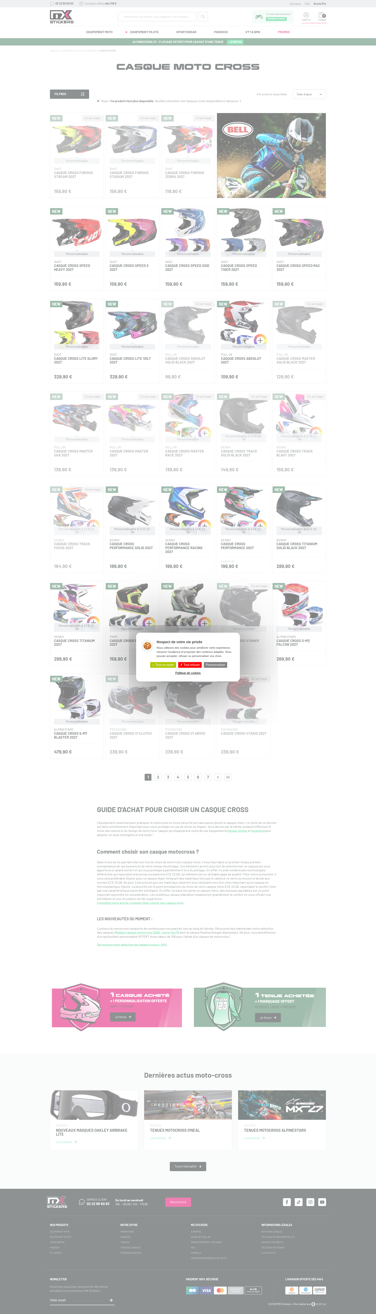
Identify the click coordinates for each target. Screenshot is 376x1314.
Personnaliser (215, 665)
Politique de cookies (188, 673)
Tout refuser (191, 665)
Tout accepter (164, 665)
